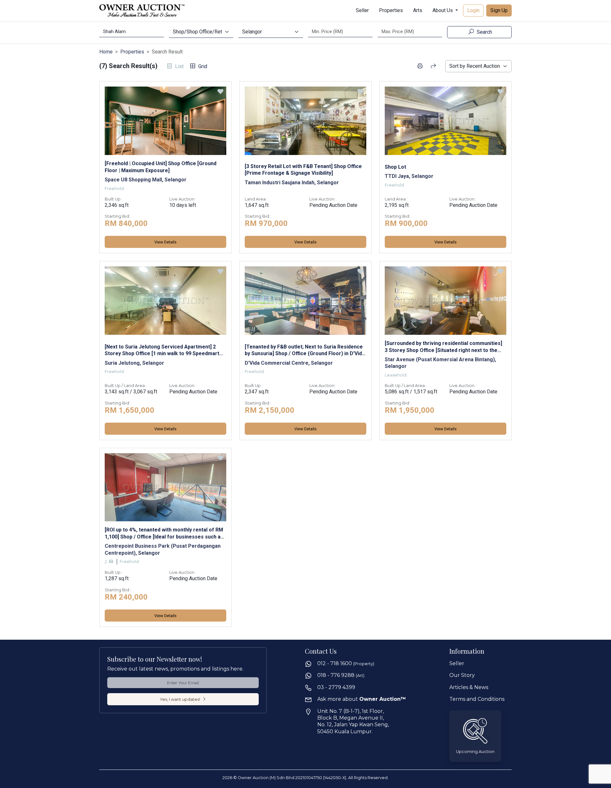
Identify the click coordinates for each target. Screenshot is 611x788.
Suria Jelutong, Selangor (134, 363)
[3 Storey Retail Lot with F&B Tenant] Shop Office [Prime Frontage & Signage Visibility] (303, 169)
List (179, 66)
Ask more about (361, 699)
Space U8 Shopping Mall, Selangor (145, 180)
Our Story (462, 675)
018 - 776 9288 (340, 675)
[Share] (433, 66)
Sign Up (499, 10)
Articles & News (468, 687)
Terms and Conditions (476, 699)
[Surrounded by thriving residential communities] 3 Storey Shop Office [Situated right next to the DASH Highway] (443, 347)
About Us (443, 10)
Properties (391, 10)
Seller (362, 10)
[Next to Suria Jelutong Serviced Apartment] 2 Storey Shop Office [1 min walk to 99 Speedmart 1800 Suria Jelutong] (162, 350)
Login (473, 10)
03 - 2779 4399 (336, 687)
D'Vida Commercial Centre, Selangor (289, 363)
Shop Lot (395, 167)
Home (106, 52)
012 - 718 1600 (345, 663)
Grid (202, 66)
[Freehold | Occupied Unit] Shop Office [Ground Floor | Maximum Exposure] (160, 166)
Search (483, 32)
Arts (417, 10)
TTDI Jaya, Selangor (409, 176)
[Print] (420, 66)
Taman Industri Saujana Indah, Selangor (292, 182)
